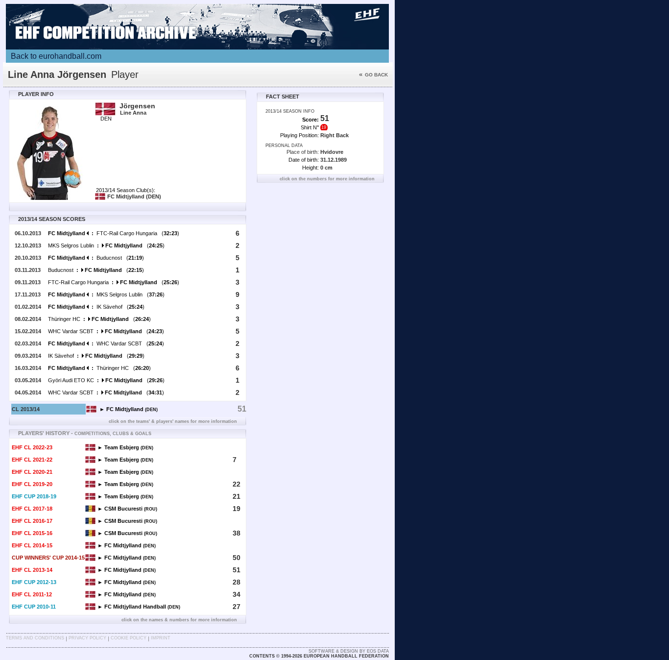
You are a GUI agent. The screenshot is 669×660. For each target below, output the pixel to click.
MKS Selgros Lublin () (106, 245)
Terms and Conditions (35, 638)
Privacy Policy (87, 638)
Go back (373, 74)
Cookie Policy (128, 638)
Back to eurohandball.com (56, 56)
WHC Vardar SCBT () (106, 331)
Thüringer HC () (99, 319)
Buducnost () (96, 258)
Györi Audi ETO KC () (106, 380)
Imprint (160, 638)
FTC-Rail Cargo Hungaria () (113, 233)
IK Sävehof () (96, 307)
